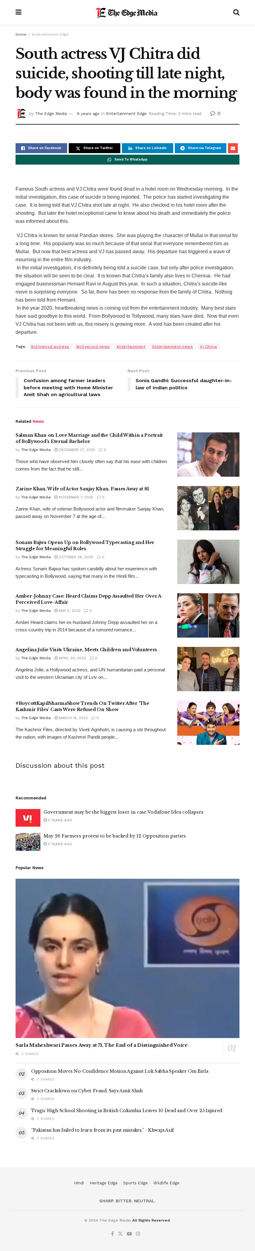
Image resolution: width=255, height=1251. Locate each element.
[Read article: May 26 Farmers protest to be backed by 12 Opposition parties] (28, 842)
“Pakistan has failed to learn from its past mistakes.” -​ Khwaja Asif (102, 1130)
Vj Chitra (208, 346)
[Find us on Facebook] (112, 1234)
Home (21, 34)
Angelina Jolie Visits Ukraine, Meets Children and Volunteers (86, 649)
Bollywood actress (50, 346)
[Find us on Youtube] (129, 1234)
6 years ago (88, 113)
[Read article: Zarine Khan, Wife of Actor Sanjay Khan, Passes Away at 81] (208, 508)
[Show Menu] (18, 12)
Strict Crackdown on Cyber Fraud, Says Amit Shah (87, 1091)
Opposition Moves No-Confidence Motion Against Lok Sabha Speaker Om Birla (119, 1071)
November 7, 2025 (75, 497)
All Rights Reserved (151, 1220)
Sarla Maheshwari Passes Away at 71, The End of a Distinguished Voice (102, 1045)
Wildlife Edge (166, 1183)
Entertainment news (172, 346)
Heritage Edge (104, 1183)
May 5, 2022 (69, 610)
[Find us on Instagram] (138, 1234)
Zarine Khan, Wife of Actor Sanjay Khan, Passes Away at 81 (82, 489)
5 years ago (59, 820)
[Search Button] (236, 12)
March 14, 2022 (73, 718)
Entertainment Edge (50, 34)
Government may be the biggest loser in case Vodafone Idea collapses (123, 812)
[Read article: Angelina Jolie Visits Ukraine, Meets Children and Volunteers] (208, 669)
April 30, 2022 (72, 658)
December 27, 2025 (76, 450)
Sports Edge (135, 1183)
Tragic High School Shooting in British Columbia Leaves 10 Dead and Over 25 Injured (126, 1110)
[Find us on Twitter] (120, 1234)
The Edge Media (51, 113)
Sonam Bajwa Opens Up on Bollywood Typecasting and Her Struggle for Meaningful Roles (85, 545)
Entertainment (131, 346)
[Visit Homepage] (127, 12)
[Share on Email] (233, 148)
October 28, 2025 (75, 557)
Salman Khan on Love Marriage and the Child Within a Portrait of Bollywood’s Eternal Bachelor (89, 438)
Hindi (79, 1183)
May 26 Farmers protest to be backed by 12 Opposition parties (115, 836)
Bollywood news (93, 346)
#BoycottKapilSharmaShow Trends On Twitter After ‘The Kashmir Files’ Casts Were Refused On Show (82, 706)
